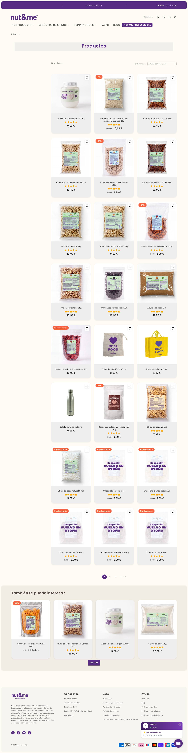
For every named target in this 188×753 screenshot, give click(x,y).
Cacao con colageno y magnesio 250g (114, 428)
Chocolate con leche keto (71, 552)
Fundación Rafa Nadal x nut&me (78, 711)
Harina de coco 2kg (157, 644)
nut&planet (69, 715)
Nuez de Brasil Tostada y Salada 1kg (72, 645)
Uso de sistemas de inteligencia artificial (120, 719)
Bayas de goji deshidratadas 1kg (71, 369)
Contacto (145, 699)
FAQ (143, 703)
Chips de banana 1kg (157, 427)
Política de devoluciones (152, 711)
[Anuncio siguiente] (126, 5)
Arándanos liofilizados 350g (114, 308)
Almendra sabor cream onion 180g (114, 183)
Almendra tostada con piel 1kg (156, 182)
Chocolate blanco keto (114, 491)
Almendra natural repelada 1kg (71, 182)
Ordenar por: (140, 64)
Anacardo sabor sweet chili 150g (157, 246)
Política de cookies (111, 711)
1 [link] (104, 577)
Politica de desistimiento (152, 715)
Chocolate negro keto (157, 552)
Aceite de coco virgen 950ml (71, 118)
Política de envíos (149, 707)
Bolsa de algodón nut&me (114, 369)
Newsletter (163, 5)
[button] (158, 17)
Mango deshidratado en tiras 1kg (31, 645)
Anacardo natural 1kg (71, 246)
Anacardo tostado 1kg (71, 308)
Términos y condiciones (113, 703)
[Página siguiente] (125, 577)
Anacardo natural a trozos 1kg (114, 246)
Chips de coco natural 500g (71, 491)
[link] (94, 663)
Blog (174, 5)
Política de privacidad (112, 707)
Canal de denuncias (111, 715)
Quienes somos (70, 699)
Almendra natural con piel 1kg (157, 118)
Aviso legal (107, 699)
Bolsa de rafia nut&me (157, 369)
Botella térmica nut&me (71, 427)
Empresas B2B (70, 707)
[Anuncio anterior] (62, 5)
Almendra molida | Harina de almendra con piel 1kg (114, 119)
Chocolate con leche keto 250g (114, 552)
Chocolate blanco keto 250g (157, 491)
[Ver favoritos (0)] (163, 17)
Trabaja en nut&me (72, 703)
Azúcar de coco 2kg (156, 308)
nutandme (22, 745)
